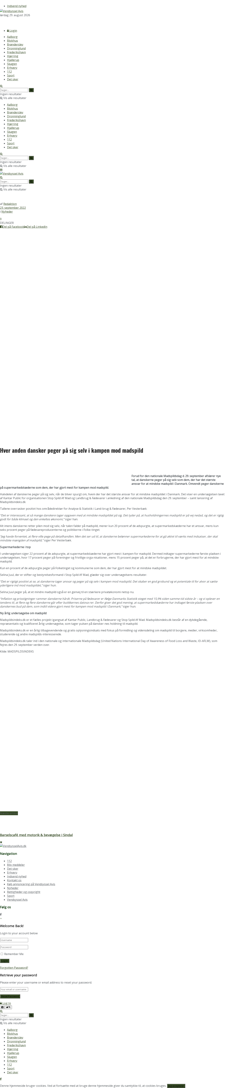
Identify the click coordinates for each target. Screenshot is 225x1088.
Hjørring (12, 56)
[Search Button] (1, 86)
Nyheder (7, 212)
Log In (6, 1003)
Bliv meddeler (16, 865)
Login (13, 31)
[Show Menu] (1, 170)
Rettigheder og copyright (23, 892)
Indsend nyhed (16, 6)
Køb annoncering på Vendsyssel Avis (31, 884)
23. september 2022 (13, 208)
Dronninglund (16, 48)
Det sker (12, 79)
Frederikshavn (16, 52)
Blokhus (12, 41)
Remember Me (14, 954)
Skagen (12, 64)
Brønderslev (15, 44)
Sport (10, 75)
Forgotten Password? (14, 968)
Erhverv (12, 68)
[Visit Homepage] (11, 11)
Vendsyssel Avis (17, 900)
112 (9, 72)
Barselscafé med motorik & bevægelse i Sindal (36, 835)
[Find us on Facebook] (1, 21)
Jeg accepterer (176, 1085)
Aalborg (12, 37)
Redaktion (10, 204)
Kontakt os (14, 880)
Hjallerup (13, 60)
